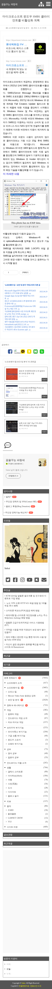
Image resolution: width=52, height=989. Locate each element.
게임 (27, 710)
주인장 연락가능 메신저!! (18, 513)
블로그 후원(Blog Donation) (20, 506)
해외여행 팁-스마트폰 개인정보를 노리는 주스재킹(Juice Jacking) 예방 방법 (25, 616)
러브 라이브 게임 (27, 722)
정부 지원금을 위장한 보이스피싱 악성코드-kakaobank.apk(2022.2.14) (20, 323)
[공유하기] (11, 272)
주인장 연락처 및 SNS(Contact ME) (23, 502)
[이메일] (44, 580)
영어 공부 (27, 753)
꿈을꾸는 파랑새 (9, 4)
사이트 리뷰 (27, 827)
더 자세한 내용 (11, 174)
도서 (27, 788)
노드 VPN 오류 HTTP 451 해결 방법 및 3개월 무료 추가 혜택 (25, 604)
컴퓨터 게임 (27, 714)
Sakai (23, 983)
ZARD (27, 810)
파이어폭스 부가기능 (27, 732)
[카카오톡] (23, 351)
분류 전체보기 (26, 678)
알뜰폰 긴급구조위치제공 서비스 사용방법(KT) (24, 624)
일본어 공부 (27, 757)
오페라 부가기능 (27, 744)
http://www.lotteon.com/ (16, 61)
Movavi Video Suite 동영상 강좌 (27, 696)
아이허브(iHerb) (27, 776)
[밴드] (42, 351)
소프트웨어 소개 (27, 683)
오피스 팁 (27, 692)
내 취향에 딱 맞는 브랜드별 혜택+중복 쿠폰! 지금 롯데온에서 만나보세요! (16, 71)
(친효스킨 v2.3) (35, 986)
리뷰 (27, 801)
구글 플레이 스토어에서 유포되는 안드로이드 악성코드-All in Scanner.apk (20, 328)
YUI (27, 822)
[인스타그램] (22, 580)
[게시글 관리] (15, 272)
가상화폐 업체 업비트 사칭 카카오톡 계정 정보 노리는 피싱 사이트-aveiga (20, 312)
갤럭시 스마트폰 (27, 772)
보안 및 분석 (21, 285)
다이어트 (27, 792)
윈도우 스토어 (27, 740)
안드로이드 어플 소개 (27, 763)
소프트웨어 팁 (10, 285)
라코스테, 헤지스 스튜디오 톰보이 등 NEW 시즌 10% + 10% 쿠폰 (17, 50)
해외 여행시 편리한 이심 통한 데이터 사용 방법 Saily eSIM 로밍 (25, 638)
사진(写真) (27, 784)
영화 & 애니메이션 (27, 705)
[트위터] (16, 351)
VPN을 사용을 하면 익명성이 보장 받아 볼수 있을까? (25, 631)
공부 (27, 749)
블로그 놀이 (27, 796)
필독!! (11, 497)
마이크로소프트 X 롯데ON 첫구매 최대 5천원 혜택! (16, 65)
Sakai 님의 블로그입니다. (17, 470)
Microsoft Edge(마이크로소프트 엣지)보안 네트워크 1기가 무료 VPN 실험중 (20, 292)
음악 (27, 806)
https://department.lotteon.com (18, 40)
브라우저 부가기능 (27, 727)
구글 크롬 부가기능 (27, 736)
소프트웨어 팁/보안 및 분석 (18, 28)
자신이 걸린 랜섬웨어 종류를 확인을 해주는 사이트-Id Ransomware (24, 645)
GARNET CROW (27, 818)
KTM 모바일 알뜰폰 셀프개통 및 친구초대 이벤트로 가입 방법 (25, 597)
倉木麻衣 (27, 814)
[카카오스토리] (29, 351)
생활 (27, 767)
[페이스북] (10, 351)
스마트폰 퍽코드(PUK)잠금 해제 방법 (22, 611)
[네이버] (35, 351)
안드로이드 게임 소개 (27, 718)
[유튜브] (29, 580)
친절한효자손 (24, 986)
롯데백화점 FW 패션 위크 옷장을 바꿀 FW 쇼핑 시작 (16, 44)
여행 (27, 780)
